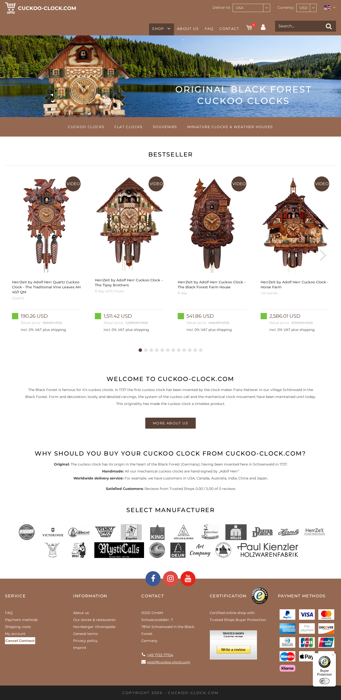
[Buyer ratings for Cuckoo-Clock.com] (233, 646)
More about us (170, 423)
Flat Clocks (128, 127)
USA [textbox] (239, 7)
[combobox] (251, 8)
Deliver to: (222, 7)
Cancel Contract (20, 640)
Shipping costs (18, 626)
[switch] (325, 681)
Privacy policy (85, 640)
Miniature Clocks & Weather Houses (230, 127)
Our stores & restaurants (94, 620)
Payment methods (21, 620)
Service (15, 596)
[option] (46, 254)
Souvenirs (165, 127)
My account (15, 633)
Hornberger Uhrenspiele (94, 626)
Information (90, 596)
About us (188, 28)
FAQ (209, 28)
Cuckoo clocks (86, 127)
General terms (85, 633)
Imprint (79, 647)
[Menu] (333, 656)
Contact (229, 28)
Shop (158, 28)
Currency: (286, 7)
